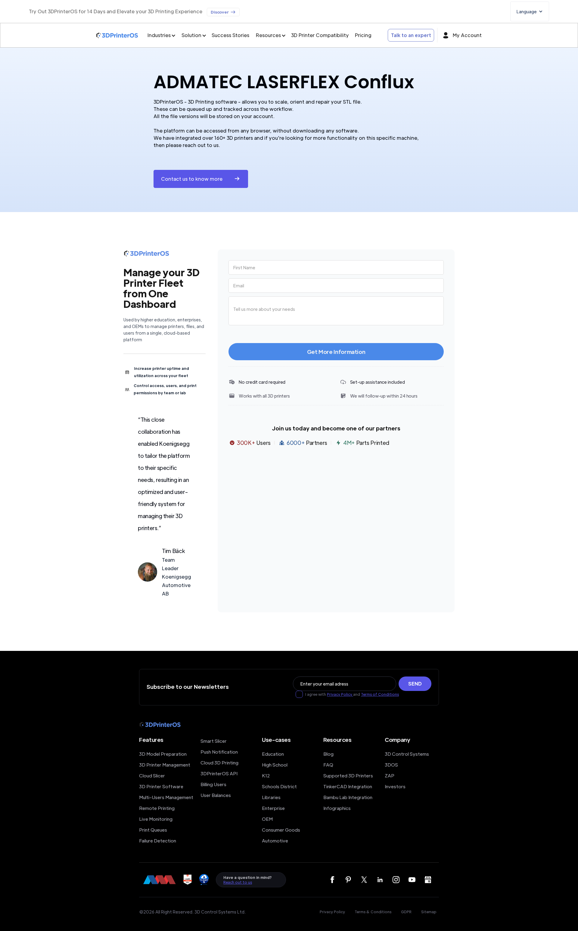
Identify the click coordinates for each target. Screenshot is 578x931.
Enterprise (273, 808)
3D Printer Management (164, 764)
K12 (266, 775)
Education (273, 754)
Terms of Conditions (380, 694)
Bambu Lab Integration (347, 797)
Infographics (337, 808)
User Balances (215, 795)
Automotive (275, 840)
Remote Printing (157, 808)
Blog (328, 754)
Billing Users (213, 784)
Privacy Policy (340, 694)
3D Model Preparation (163, 754)
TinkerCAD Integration (347, 786)
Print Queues (153, 830)
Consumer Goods (281, 830)
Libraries (271, 797)
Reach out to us (237, 882)
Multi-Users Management (166, 797)
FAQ (328, 764)
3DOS (391, 764)
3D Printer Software (161, 786)
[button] (529, 11)
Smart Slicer (213, 741)
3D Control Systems (407, 754)
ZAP (389, 775)
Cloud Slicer (152, 775)
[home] (117, 35)
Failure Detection (157, 840)
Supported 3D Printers (348, 775)
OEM (267, 819)
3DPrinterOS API (219, 773)
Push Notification (219, 751)
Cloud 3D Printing (219, 762)
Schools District (279, 786)
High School (274, 764)
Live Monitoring (155, 819)
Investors (395, 786)
